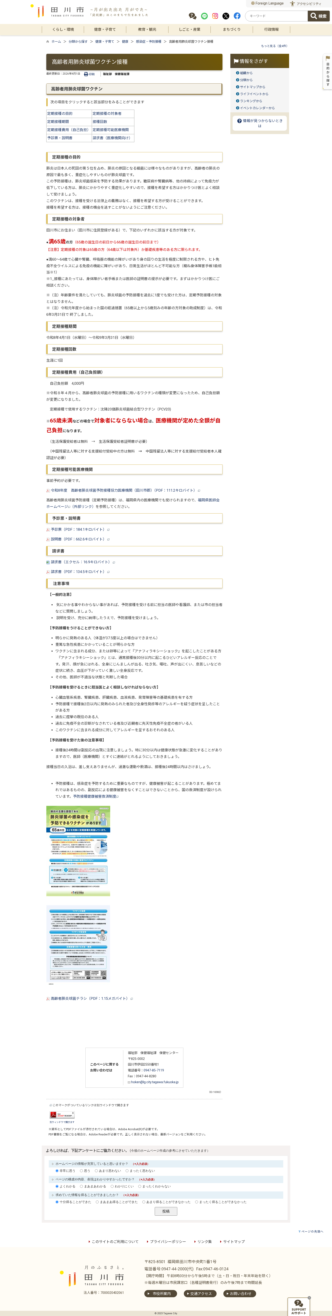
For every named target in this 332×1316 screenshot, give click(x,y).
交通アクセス (201, 1294)
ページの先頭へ (313, 1231)
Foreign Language (269, 3)
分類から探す (78, 42)
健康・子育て (104, 42)
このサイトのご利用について (115, 1242)
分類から (246, 80)
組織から (246, 73)
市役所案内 (162, 1294)
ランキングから (251, 101)
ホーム (56, 42)
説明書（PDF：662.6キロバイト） (78, 539)
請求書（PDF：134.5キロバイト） (78, 572)
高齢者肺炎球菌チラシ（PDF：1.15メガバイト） (90, 998)
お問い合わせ (241, 1294)
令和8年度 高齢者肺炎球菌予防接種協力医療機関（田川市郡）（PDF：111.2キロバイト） (124, 490)
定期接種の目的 (59, 113)
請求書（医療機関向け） (113, 138)
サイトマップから (252, 87)
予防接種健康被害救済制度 (94, 796)
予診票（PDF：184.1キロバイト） (78, 529)
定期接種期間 (58, 122)
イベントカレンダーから (257, 108)
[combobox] (276, 16)
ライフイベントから (254, 94)
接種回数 (100, 122)
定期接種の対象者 (107, 113)
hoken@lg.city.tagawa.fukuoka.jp (154, 1082)
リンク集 (204, 1242)
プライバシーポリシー (168, 1242)
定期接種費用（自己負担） (69, 130)
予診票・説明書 (59, 138)
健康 (125, 42)
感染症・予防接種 (148, 42)
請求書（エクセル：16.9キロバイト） (81, 562)
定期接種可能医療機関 (111, 130)
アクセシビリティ (309, 4)
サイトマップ (234, 1242)
